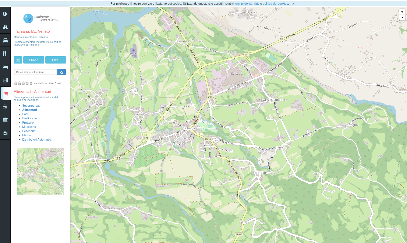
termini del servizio (246, 3)
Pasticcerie (29, 118)
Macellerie (29, 126)
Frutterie (28, 122)
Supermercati (31, 105)
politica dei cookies (275, 3)
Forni (25, 114)
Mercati (27, 135)
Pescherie (29, 131)
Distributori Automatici (37, 139)
